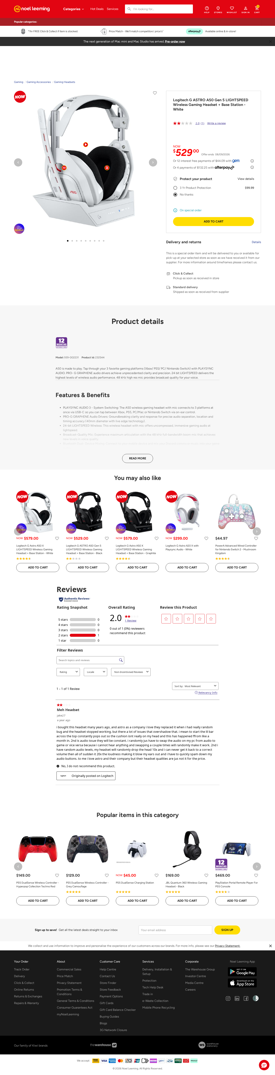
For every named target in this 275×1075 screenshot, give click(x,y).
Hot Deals (96, 9)
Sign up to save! (46, 930)
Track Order (21, 969)
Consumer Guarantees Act (74, 1007)
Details (256, 242)
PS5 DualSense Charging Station (135, 882)
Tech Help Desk (152, 987)
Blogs (103, 1023)
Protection (149, 980)
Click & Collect (24, 983)
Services (112, 9)
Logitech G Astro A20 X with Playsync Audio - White (182, 547)
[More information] (252, 161)
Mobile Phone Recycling (158, 1007)
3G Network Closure (113, 1030)
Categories (72, 9)
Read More (137, 458)
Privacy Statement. (227, 946)
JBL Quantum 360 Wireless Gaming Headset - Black (186, 884)
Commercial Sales (69, 969)
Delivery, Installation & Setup (157, 972)
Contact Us (107, 976)
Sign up (227, 930)
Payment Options (111, 996)
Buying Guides (109, 1016)
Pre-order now (175, 41)
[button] (246, 9)
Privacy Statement (69, 983)
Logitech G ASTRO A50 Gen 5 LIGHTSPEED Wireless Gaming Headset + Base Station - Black (84, 549)
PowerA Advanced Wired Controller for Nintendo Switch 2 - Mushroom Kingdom (236, 549)
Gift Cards (106, 1003)
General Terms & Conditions (75, 1001)
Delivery (19, 976)
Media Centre (194, 983)
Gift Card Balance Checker (118, 1010)
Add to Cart (213, 221)
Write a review (216, 123)
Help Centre (108, 969)
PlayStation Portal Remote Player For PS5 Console (236, 884)
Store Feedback (110, 989)
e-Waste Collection (155, 1001)
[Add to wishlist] (155, 94)
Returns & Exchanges (28, 996)
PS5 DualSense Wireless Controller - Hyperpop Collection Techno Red (37, 884)
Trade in (147, 994)
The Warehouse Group (200, 969)
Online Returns (24, 989)
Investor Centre (195, 976)
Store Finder (108, 983)
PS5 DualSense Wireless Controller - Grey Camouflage (87, 884)
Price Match (65, 976)
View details (246, 179)
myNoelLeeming (68, 1014)
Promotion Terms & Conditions (69, 992)
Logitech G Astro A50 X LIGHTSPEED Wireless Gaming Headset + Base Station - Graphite (136, 549)
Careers (190, 989)
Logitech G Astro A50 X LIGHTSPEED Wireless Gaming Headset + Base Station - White (34, 549)
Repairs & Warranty (26, 1003)
